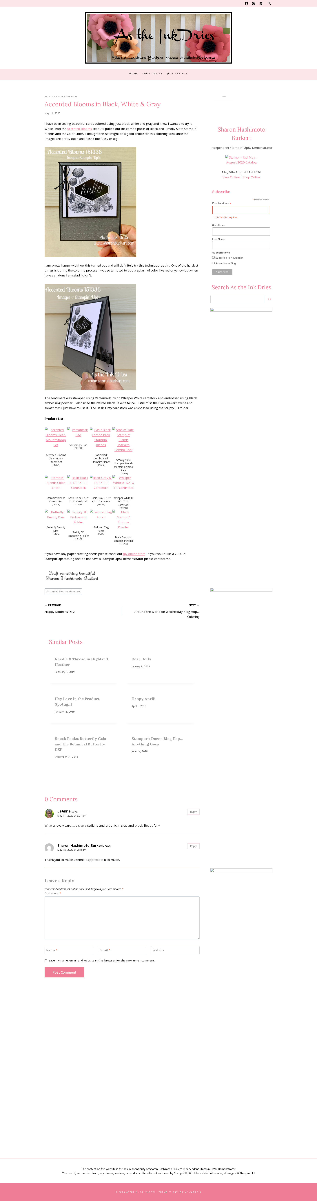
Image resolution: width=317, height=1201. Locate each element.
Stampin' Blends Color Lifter (56, 499)
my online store (134, 554)
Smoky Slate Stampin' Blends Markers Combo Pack (123, 465)
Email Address (221, 203)
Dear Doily (141, 659)
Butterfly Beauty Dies (56, 529)
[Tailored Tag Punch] (101, 514)
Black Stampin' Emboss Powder (123, 538)
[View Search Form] (269, 3)
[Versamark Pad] (78, 432)
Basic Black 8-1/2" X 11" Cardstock (78, 499)
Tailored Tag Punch (101, 529)
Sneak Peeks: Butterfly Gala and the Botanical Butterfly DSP (80, 744)
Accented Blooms (79, 129)
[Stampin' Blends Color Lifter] (56, 482)
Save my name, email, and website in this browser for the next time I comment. (102, 960)
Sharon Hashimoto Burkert (80, 845)
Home (133, 73)
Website (158, 950)
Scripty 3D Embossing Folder (78, 534)
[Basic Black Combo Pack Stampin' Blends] (101, 437)
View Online (231, 177)
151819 (56, 534)
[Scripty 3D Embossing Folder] (78, 517)
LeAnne (64, 811)
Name (51, 950)
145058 (123, 473)
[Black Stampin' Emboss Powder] (123, 520)
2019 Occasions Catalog (61, 96)
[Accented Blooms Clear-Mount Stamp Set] (56, 437)
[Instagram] (254, 3)
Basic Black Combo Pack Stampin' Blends (101, 458)
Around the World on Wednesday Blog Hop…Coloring (166, 611)
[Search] (269, 299)
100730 (123, 508)
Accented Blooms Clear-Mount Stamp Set (56, 458)
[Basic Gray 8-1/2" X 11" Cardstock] (101, 482)
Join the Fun (177, 73)
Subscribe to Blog (225, 263)
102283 (78, 448)
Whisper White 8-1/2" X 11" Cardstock (124, 501)
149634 (78, 538)
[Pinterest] (261, 3)
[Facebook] (246, 3)
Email (104, 950)
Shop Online (152, 73)
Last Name (218, 239)
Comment (53, 893)
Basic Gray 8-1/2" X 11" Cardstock (101, 499)
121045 (78, 504)
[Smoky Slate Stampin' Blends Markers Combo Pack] (123, 439)
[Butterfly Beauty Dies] (56, 514)
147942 (101, 465)
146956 (123, 543)
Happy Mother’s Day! (60, 608)
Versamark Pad (78, 445)
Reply (193, 811)
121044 (101, 504)
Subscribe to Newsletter (229, 257)
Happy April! (143, 698)
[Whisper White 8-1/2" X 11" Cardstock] (123, 482)
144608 (56, 504)
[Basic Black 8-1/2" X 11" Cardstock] (78, 482)
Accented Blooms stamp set (63, 591)
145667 (101, 534)
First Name (218, 225)
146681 (56, 465)
